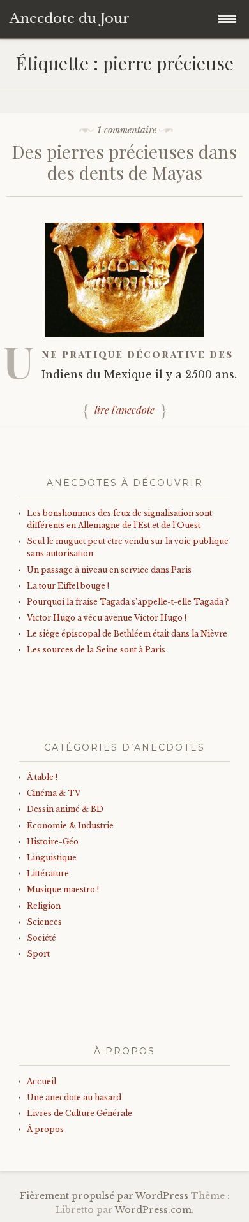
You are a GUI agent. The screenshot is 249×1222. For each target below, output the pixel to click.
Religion (44, 906)
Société (41, 938)
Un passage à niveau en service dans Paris (109, 570)
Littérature (48, 873)
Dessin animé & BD (65, 809)
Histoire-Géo (53, 841)
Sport (38, 954)
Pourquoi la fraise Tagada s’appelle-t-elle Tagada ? (128, 602)
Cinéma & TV (53, 793)
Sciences (44, 922)
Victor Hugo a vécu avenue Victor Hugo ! (106, 617)
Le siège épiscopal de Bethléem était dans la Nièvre (127, 633)
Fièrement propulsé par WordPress (104, 1196)
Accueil (41, 1081)
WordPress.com (153, 1210)
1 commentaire (126, 130)
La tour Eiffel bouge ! (68, 586)
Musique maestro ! (63, 889)
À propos (45, 1129)
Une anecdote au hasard (74, 1097)
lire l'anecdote (124, 409)
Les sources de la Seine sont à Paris (96, 649)
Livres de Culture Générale (79, 1113)
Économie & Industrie (70, 825)
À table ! (42, 777)
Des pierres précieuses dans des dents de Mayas (124, 162)
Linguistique (52, 857)
